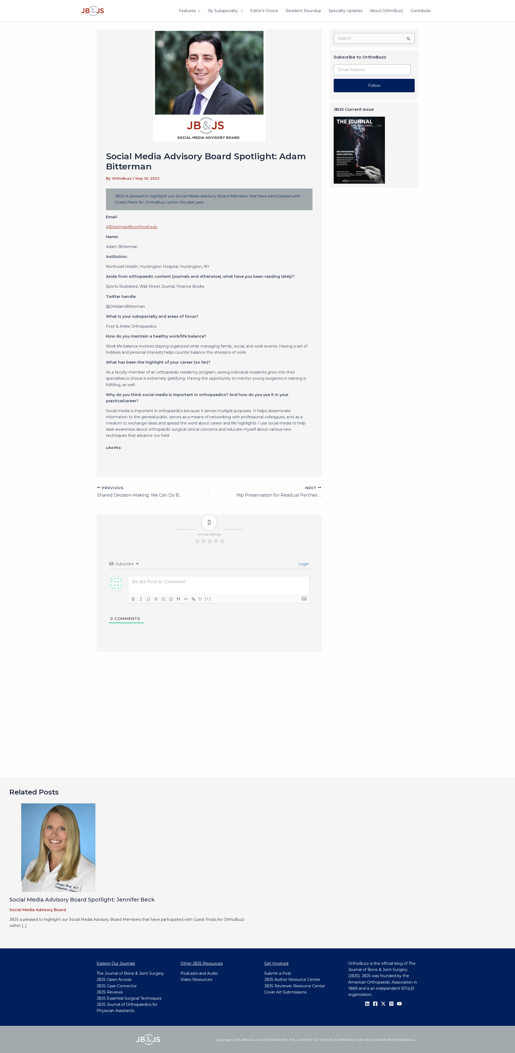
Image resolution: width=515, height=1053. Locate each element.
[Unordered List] (171, 599)
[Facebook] (375, 1003)
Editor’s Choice (264, 10)
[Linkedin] (367, 1003)
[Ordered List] (163, 599)
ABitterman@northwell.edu (131, 226)
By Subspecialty (223, 10)
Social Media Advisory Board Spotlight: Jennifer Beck (82, 899)
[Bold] (133, 599)
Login (303, 563)
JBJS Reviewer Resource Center (294, 986)
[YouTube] (399, 1003)
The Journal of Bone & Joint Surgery (130, 973)
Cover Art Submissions (285, 992)
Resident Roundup (303, 10)
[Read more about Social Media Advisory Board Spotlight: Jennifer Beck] (58, 847)
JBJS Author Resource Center (292, 979)
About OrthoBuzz (386, 10)
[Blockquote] (178, 599)
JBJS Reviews (110, 992)
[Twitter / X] (383, 1003)
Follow (374, 85)
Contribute (421, 10)
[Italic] (141, 599)
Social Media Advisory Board (37, 909)
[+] (208, 599)
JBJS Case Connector (117, 986)
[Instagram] (391, 1003)
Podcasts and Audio (199, 973)
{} (200, 599)
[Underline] (148, 599)
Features (187, 10)
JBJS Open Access (114, 979)
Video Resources (196, 979)
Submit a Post (277, 973)
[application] (198, 10)
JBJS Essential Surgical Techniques (129, 998)
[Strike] (156, 599)
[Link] (193, 599)
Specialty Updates (345, 10)
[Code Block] (186, 599)
